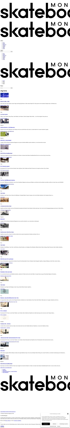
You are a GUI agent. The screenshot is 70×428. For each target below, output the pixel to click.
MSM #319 (2, 219)
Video (4, 47)
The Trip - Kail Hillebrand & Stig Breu (7, 180)
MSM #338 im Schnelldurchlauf (6, 153)
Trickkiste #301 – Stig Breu (5, 323)
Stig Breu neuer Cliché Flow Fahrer (7, 232)
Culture (4, 45)
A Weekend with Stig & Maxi (5, 206)
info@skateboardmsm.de (11, 411)
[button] (67, 413)
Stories (4, 43)
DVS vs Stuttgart (3, 310)
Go (11, 51)
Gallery (4, 46)
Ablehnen (54, 423)
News (4, 42)
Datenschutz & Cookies (53, 426)
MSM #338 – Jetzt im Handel (5, 140)
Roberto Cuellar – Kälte (4, 101)
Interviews (4, 44)
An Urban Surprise (4, 114)
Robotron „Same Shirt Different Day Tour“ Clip (9, 297)
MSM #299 (2, 350)
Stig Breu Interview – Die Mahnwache (7, 127)
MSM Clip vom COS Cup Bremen (6, 258)
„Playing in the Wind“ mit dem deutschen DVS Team (10, 337)
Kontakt (4, 369)
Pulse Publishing (5, 372)
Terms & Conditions (17, 420)
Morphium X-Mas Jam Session (6, 271)
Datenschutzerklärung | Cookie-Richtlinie (10, 371)
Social (4, 48)
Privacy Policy (7, 420)
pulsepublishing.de (3, 411)
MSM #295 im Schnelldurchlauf (6, 363)
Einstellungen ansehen (64, 423)
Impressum (58, 426)
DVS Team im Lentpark (4, 166)
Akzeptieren (46, 423)
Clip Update (2, 193)
